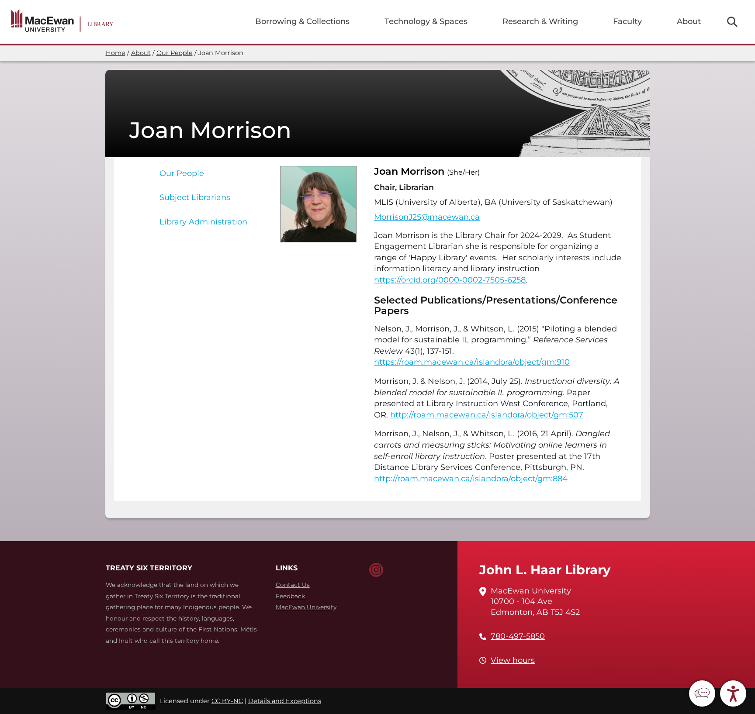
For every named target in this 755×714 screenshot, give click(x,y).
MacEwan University (306, 607)
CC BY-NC (227, 701)
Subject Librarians (194, 197)
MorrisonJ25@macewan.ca (427, 217)
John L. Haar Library (544, 569)
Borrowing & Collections (302, 21)
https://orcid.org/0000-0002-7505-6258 (450, 280)
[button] (702, 693)
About (689, 21)
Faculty (627, 21)
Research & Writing (540, 21)
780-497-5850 (518, 636)
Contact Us (293, 584)
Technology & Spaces (426, 21)
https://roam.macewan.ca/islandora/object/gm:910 (472, 362)
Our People (174, 53)
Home (115, 53)
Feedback (290, 596)
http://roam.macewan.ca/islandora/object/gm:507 (486, 415)
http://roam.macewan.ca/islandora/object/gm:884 (471, 478)
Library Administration (203, 222)
